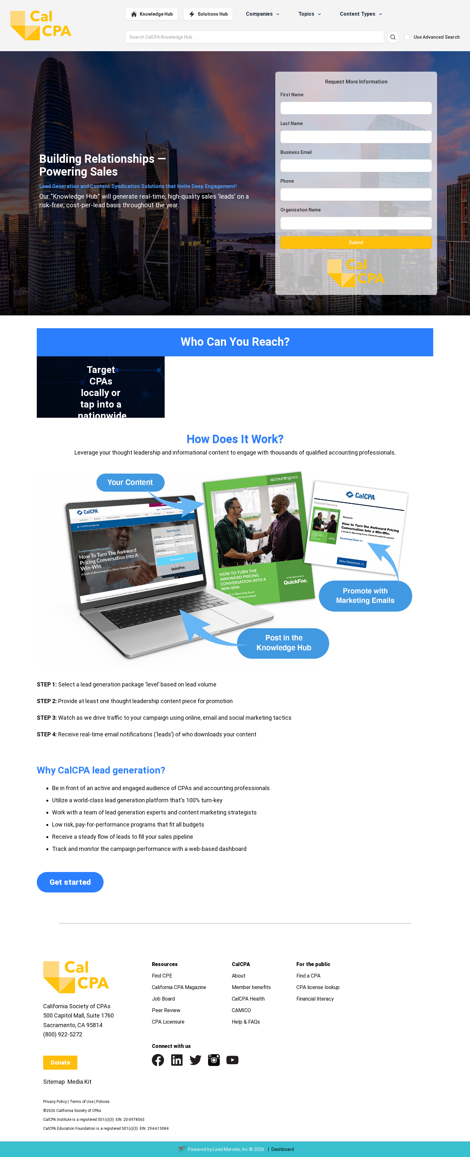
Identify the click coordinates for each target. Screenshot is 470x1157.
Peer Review (166, 1010)
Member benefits (251, 987)
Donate (60, 1062)
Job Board (163, 999)
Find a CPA (308, 976)
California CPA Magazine (179, 987)
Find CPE (162, 976)
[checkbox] (407, 37)
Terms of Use (81, 1101)
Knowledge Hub (156, 14)
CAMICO (241, 1010)
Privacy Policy (55, 1101)
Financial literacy (315, 999)
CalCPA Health (248, 999)
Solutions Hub (213, 14)
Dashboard (282, 1149)
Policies (103, 1101)
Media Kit (79, 1081)
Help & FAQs (246, 1022)
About (239, 976)
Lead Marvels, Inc (230, 1149)
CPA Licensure (168, 1022)
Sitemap (54, 1081)
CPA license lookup (318, 987)
